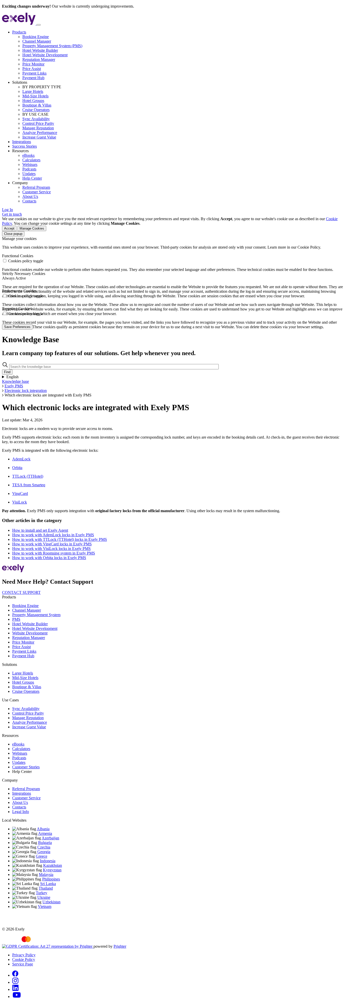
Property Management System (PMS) (52, 46)
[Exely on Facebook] (15, 975)
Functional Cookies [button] (17, 256)
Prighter (120, 946)
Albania (43, 829)
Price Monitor (33, 64)
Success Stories (24, 146)
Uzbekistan (51, 902)
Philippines (51, 879)
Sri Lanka (48, 883)
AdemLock (21, 459)
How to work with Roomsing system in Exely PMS (53, 553)
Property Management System (36, 615)
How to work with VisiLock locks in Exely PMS (51, 548)
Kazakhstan (52, 865)
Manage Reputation (38, 128)
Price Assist (31, 68)
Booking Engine (35, 36)
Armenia (45, 833)
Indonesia (47, 861)
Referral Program (36, 187)
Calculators (31, 160)
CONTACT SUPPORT (21, 592)
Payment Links (34, 73)
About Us (30, 196)
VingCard (20, 493)
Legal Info (20, 811)
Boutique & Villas (36, 105)
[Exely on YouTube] (16, 996)
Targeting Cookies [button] (16, 308)
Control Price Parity (38, 123)
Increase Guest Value (39, 137)
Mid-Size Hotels (35, 96)
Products (19, 32)
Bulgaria (45, 842)
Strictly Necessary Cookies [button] (23, 273)
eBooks (28, 155)
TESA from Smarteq (28, 485)
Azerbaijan (50, 838)
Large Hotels (32, 91)
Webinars (29, 164)
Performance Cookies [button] (19, 291)
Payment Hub (33, 78)
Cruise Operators (36, 110)
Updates (29, 173)
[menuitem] (178, 55)
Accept (9, 228)
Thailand (46, 888)
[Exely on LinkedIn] (15, 989)
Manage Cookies (32, 228)
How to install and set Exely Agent (40, 530)
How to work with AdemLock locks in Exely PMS (53, 535)
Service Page (22, 964)
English (12, 377)
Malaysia (46, 874)
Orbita (17, 467)
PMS (16, 619)
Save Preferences (17, 327)
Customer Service (36, 192)
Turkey (41, 893)
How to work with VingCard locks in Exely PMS (52, 544)
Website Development (30, 633)
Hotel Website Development (45, 55)
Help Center (32, 178)
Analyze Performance (39, 132)
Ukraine (43, 897)
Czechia (43, 847)
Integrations (21, 142)
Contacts (29, 201)
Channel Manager (36, 41)
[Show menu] (39, 25)
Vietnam (44, 906)
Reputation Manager (38, 59)
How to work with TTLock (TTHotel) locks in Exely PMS (59, 539)
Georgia (43, 852)
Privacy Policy (24, 955)
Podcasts (29, 169)
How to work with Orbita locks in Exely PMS (49, 558)
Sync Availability (36, 119)
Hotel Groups (33, 100)
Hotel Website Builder (40, 50)
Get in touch (12, 214)
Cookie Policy (23, 959)
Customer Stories (26, 767)
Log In (7, 209)
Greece (41, 856)
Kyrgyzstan (52, 870)
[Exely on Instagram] (15, 982)
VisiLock (19, 502)
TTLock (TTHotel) (27, 476)
